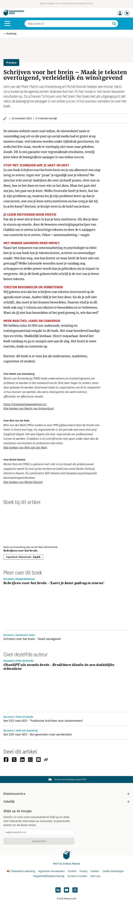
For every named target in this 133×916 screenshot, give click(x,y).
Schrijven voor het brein (20, 550)
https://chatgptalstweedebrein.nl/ (25, 404)
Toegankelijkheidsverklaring (48, 876)
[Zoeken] (114, 23)
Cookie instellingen (113, 871)
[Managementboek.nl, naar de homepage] (13, 14)
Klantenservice (14, 794)
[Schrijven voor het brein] (15, 524)
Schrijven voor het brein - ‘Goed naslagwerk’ (32, 639)
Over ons (95, 876)
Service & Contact (77, 876)
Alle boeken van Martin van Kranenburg (28, 408)
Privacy (83, 871)
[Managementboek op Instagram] (75, 890)
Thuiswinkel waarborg (23, 871)
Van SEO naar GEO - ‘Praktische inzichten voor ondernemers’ (43, 720)
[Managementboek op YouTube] (66, 890)
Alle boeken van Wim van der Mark (25, 447)
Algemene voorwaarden (51, 871)
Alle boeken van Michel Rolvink (23, 482)
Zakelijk (9, 801)
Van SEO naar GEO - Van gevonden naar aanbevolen (37, 734)
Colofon (72, 871)
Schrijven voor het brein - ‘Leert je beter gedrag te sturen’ (53, 583)
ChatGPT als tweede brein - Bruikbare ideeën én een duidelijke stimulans (58, 667)
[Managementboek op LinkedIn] (58, 890)
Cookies (95, 871)
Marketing (11, 33)
